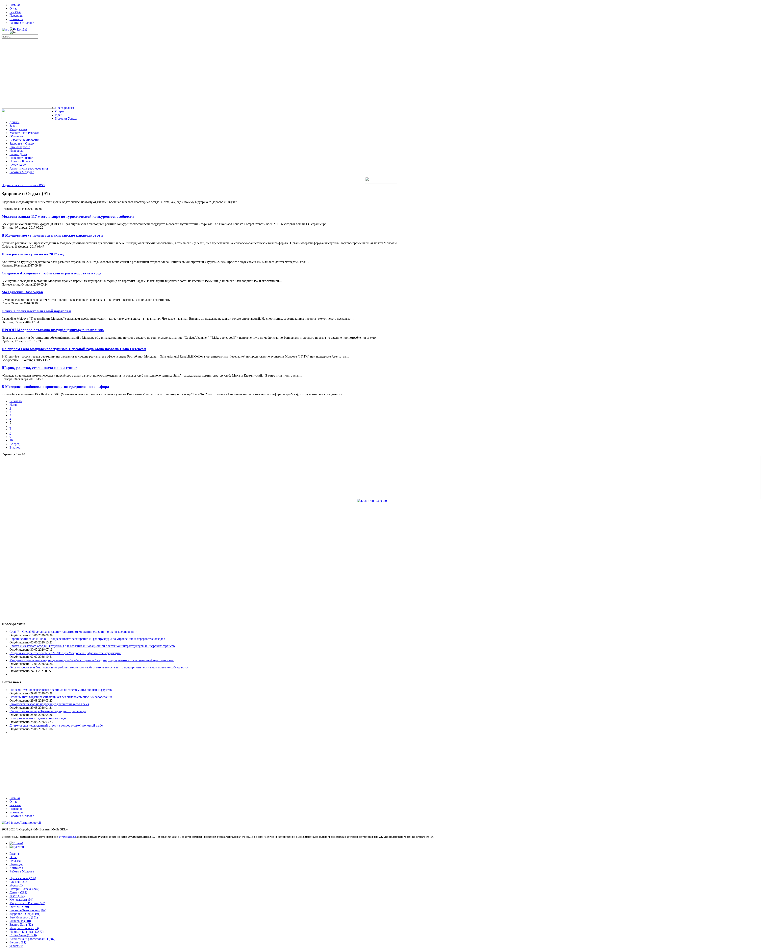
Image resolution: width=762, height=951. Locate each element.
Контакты (16, 19)
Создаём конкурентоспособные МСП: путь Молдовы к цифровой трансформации (65, 653)
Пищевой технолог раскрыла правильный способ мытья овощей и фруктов (61, 689)
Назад (13, 404)
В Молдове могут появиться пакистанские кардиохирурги (52, 235)
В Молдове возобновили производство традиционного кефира (55, 386)
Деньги (14, 122)
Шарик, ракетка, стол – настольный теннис (39, 368)
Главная (15, 5)
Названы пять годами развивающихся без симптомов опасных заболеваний (61, 697)
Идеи (58, 115)
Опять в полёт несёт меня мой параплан (36, 311)
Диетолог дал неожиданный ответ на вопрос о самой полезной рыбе (56, 725)
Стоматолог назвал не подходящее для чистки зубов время (49, 704)
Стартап (60, 111)
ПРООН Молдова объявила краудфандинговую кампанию (53, 330)
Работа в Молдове (22, 22)
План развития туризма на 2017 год (33, 254)
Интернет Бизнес (21, 157)
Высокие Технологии (24, 140)
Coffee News (18, 165)
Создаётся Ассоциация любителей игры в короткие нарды (52, 273)
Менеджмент (18, 129)
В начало (16, 401)
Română (22, 29)
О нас (13, 8)
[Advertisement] (381, 73)
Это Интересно (20, 147)
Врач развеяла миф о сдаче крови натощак (38, 718)
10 (11, 440)
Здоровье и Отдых (22, 143)
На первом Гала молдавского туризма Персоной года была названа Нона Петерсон (74, 349)
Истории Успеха (66, 118)
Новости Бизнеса (21, 161)
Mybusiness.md (67, 836)
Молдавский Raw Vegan (22, 292)
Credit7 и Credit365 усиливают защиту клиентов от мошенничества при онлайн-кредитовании (73, 631)
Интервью (16, 150)
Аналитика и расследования (29, 168)
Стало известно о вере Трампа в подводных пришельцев (48, 711)
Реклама (15, 12)
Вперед (14, 444)
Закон (13, 125)
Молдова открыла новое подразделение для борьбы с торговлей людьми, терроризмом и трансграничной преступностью (92, 660)
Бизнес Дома (18, 154)
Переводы (16, 15)
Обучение (16, 136)
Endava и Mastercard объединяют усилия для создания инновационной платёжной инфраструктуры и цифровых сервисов (92, 646)
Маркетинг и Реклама (24, 132)
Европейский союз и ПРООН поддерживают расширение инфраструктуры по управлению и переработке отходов (87, 638)
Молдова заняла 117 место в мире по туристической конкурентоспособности (68, 216)
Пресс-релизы (64, 107)
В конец (15, 447)
